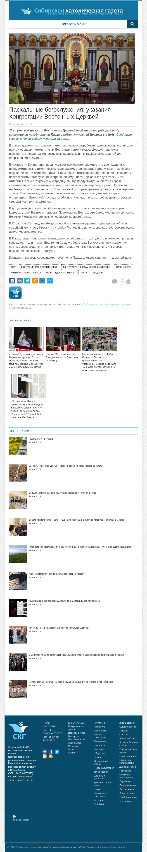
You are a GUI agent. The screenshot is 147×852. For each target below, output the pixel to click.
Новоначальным (128, 756)
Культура (99, 804)
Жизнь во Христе (128, 738)
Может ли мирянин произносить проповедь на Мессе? (57, 574)
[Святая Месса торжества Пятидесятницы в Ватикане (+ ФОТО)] (63, 341)
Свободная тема (128, 797)
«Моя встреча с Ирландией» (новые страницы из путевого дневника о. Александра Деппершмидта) (80, 547)
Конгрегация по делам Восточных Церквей (87, 267)
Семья (97, 757)
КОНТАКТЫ (48, 726)
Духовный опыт (127, 766)
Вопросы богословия (100, 736)
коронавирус (123, 267)
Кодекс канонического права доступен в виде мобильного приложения (65, 601)
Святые (123, 734)
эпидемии (97, 273)
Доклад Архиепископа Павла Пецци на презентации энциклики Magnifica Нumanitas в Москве (76, 520)
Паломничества (127, 785)
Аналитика (99, 726)
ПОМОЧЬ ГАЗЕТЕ (52, 733)
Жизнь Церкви (127, 722)
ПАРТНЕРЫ (49, 730)
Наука (97, 789)
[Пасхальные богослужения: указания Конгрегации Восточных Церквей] (72, 68)
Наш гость (99, 745)
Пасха (83, 273)
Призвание (125, 770)
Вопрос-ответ (126, 793)
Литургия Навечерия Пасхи (26, 273)
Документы (100, 730)
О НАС (46, 723)
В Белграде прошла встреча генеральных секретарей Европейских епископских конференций (77, 655)
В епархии (73, 736)
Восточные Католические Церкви (39, 267)
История (98, 800)
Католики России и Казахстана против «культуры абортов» (59, 628)
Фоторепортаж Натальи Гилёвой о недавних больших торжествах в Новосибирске (71, 682)
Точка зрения (101, 771)
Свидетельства (127, 726)
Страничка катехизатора (126, 761)
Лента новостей (76, 739)
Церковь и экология (99, 777)
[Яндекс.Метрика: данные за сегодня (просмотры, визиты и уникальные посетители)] (21, 818)
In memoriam (126, 801)
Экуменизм (125, 781)
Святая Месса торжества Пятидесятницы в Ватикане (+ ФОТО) (62, 357)
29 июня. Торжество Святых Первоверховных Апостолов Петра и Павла (66, 466)
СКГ (13, 124)
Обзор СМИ (74, 742)
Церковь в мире (76, 732)
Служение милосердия (126, 776)
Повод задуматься (104, 768)
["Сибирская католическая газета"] (73, 11)
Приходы (124, 730)
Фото (71, 749)
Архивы (72, 752)
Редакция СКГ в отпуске (41, 439)
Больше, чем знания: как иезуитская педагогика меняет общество (62, 493)
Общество (99, 753)
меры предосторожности (60, 273)
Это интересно (127, 789)
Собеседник (100, 741)
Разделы (73, 746)
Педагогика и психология (101, 794)
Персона (98, 749)
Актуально (99, 722)
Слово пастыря (76, 723)
